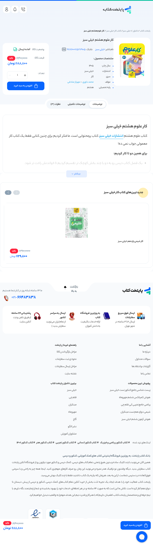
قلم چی (72, 397)
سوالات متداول (142, 359)
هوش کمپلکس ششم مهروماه (134, 397)
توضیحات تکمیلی (76, 104)
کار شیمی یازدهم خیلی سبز (130, 241)
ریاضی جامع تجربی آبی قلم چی (135, 405)
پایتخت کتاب (145, 31)
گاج (74, 419)
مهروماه (72, 412)
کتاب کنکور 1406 (25, 443)
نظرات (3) (56, 104)
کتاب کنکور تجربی (65, 443)
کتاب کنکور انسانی (87, 443)
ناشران (135, 31)
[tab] (97, 104)
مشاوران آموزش (68, 434)
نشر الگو (72, 427)
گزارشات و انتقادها (141, 366)
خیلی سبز (127, 31)
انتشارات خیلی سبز (111, 136)
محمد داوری (88, 82)
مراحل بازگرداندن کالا (66, 352)
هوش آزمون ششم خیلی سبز (136, 419)
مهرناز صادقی (73, 82)
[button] (16, 192)
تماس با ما (145, 374)
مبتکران (72, 405)
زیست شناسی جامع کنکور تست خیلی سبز (130, 390)
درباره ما (146, 352)
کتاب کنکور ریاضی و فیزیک (114, 443)
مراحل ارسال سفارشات (65, 366)
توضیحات (97, 104)
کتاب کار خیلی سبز (114, 31)
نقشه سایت (70, 374)
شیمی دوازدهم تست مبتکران (135, 412)
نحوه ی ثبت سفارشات (65, 359)
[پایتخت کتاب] (117, 10)
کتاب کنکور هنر (44, 443)
